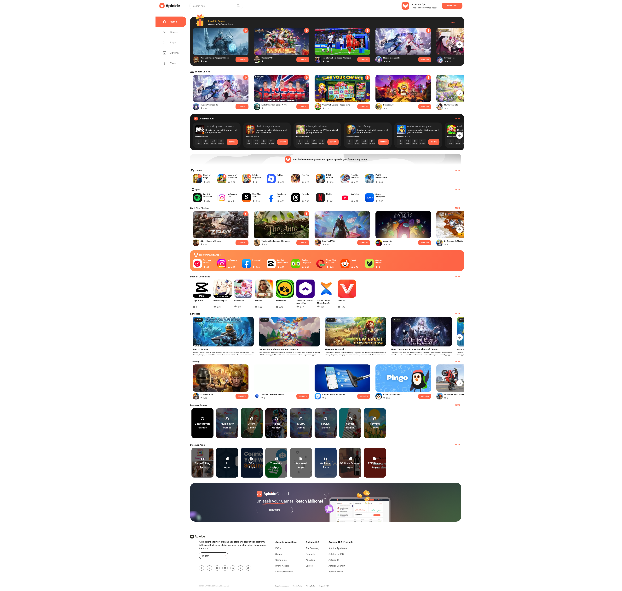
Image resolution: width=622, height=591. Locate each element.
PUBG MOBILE (329, 176)
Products (310, 554)
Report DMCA (324, 586)
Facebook (256, 260)
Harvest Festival (334, 349)
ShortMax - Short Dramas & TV (258, 195)
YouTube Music (207, 261)
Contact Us (281, 560)
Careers (309, 565)
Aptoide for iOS (336, 554)
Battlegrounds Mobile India (456, 241)
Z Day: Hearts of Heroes (211, 241)
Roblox (280, 175)
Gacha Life (239, 300)
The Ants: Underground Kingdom (275, 241)
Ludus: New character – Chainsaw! (279, 349)
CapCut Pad (198, 300)
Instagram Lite (232, 195)
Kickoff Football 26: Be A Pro (274, 105)
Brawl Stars (281, 300)
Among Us (387, 241)
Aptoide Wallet (335, 571)
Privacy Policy (311, 586)
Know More (274, 510)
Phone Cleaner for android (333, 394)
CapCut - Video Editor (282, 261)
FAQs (278, 548)
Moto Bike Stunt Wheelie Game (457, 394)
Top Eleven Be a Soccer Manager (336, 58)
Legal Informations (282, 586)
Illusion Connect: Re (391, 58)
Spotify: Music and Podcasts (207, 195)
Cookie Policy (297, 586)
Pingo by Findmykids (392, 394)
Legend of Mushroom (232, 176)
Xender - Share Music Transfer (323, 301)
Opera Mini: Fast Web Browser (331, 261)
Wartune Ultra (267, 58)
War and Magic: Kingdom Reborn (215, 58)
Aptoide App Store (337, 548)
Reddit (353, 260)
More (452, 23)
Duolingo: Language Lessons (306, 261)
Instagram (232, 260)
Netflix (329, 194)
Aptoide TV (334, 560)
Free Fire (305, 175)
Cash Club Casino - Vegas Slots (336, 105)
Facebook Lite (281, 195)
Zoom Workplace (380, 195)
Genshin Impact (220, 300)
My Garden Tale (451, 105)
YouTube (355, 194)
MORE (457, 405)
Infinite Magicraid (256, 176)
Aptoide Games (378, 261)
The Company (313, 548)
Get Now (232, 142)
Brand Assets (282, 565)
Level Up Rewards (284, 571)
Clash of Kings (206, 176)
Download (303, 243)
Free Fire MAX (328, 241)
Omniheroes (449, 58)
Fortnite (258, 300)
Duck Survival (389, 105)
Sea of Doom (200, 349)
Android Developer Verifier (272, 394)
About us (310, 560)
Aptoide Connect (336, 565)
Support (279, 554)
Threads (305, 194)
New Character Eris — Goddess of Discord (415, 349)
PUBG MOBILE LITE (381, 176)
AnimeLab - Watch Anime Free (304, 301)
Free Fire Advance (354, 176)
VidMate (341, 300)
